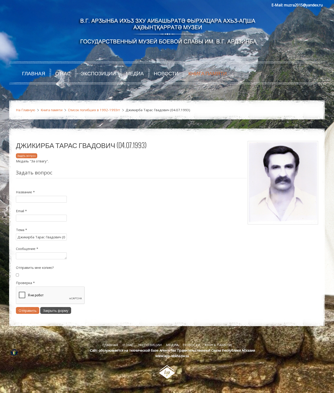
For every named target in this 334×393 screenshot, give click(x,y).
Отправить (28, 310)
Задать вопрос (26, 155)
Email (21, 211)
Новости (166, 73)
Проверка (25, 282)
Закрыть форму (55, 310)
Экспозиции (98, 73)
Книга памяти (207, 73)
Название (25, 192)
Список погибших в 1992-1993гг (94, 110)
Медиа (135, 73)
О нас (63, 73)
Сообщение (27, 248)
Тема (21, 229)
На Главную (25, 110)
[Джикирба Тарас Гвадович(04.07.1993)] (283, 182)
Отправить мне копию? (35, 267)
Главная (33, 73)
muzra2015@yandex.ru (303, 5)
